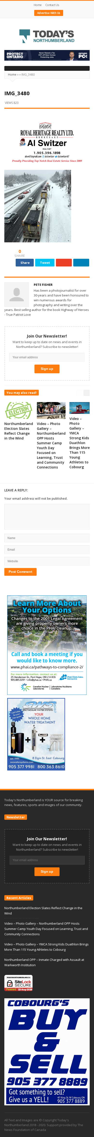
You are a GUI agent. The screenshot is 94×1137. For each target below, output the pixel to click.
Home (38, 5)
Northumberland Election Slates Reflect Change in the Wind (18, 430)
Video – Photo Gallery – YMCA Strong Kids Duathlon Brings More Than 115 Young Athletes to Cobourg (79, 442)
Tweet (45, 262)
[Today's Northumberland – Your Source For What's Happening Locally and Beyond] (47, 36)
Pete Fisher (43, 284)
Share (25, 262)
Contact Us (52, 5)
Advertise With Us (48, 13)
